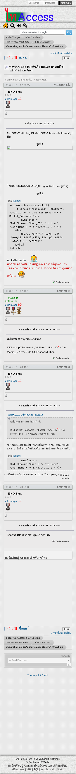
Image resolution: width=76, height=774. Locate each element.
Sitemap (32, 675)
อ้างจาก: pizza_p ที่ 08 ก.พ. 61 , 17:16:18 (25, 415)
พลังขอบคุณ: (13, 99)
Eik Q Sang (15, 91)
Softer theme (32, 762)
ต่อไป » (68, 53)
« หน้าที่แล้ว (57, 53)
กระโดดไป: (66, 656)
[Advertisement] (40, 594)
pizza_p (13, 297)
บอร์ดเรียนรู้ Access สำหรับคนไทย (30, 765)
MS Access (18, 769)
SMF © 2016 (35, 759)
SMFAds (45, 762)
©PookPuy (60, 765)
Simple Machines (51, 759)
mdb (52, 769)
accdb (44, 769)
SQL (36, 769)
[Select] (16, 201)
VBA (29, 769)
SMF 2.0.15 (21, 759)
